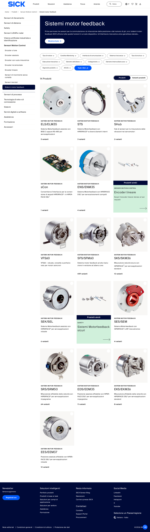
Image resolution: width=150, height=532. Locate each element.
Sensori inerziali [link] (11, 82)
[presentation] (122, 78)
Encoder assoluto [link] (12, 55)
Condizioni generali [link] (25, 527)
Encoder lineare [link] (11, 70)
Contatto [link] (79, 510)
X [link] (114, 503)
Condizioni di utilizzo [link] (43, 527)
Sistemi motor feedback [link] (14, 87)
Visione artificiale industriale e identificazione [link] (17, 39)
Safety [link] (7, 28)
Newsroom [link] (80, 496)
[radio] (122, 78)
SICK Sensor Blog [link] (83, 493)
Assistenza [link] (9, 117)
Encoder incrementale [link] (14, 65)
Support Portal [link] (81, 514)
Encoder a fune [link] (11, 50)
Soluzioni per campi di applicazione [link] (49, 501)
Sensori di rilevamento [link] (14, 18)
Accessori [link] (8, 127)
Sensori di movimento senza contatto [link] (16, 76)
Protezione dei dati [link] (62, 527)
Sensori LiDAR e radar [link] (14, 33)
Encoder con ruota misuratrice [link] (17, 60)
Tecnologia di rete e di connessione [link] (14, 101)
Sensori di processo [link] (13, 94)
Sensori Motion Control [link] (15, 45)
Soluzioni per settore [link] (48, 505)
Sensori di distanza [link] (12, 23)
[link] (16, 4)
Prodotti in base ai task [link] (49, 496)
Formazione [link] (9, 122)
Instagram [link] (118, 499)
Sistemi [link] (7, 107)
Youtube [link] (117, 506)
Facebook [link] (118, 496)
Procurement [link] (81, 517)
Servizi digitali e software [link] (15, 112)
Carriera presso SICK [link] (84, 499)
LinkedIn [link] (117, 493)
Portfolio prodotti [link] (47, 493)
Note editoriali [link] (8, 527)
